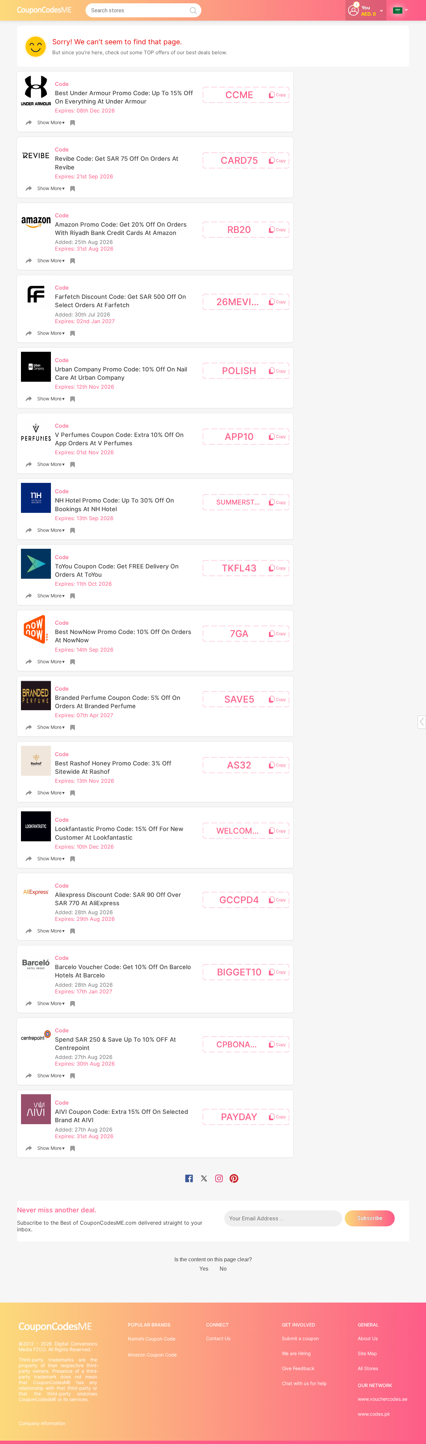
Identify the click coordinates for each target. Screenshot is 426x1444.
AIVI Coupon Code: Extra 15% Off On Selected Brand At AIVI (121, 1116)
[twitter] (204, 1179)
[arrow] (422, 722)
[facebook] (189, 1179)
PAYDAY (239, 1117)
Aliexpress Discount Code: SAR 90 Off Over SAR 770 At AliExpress (118, 899)
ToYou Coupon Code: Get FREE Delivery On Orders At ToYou (117, 570)
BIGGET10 (239, 972)
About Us (368, 1338)
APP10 (239, 436)
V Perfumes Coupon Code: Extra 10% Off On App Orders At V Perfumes (119, 439)
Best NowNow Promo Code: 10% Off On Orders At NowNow (123, 636)
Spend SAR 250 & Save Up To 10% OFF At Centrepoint (115, 1043)
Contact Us (218, 1338)
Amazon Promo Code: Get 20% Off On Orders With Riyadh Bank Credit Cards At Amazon (121, 228)
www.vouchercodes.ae (382, 1399)
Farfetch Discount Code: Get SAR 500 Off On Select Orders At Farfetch (120, 301)
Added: (65, 242)
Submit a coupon (300, 1338)
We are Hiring (296, 1353)
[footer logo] (59, 1327)
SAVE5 (239, 699)
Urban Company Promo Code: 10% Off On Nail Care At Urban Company (121, 373)
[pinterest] (234, 1179)
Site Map (367, 1353)
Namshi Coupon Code (151, 1338)
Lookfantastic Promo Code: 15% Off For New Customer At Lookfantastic (119, 833)
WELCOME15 (241, 831)
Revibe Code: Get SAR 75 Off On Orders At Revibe (116, 162)
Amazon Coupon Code (152, 1354)
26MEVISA (240, 302)
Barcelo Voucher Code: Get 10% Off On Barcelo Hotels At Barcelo (123, 971)
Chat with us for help (304, 1383)
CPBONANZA (241, 1044)
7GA (239, 633)
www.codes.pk (374, 1414)
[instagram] (219, 1179)
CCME (239, 95)
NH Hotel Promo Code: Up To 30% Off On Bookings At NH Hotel (114, 504)
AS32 (239, 765)
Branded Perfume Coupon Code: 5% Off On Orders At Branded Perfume (117, 702)
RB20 (239, 229)
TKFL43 (239, 568)
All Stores (368, 1368)
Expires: (66, 110)
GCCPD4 (239, 900)
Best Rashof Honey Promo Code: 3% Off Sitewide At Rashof (113, 767)
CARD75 (239, 160)
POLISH (239, 370)
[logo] (44, 10)
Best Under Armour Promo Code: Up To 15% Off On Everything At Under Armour (124, 97)
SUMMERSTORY (242, 502)
